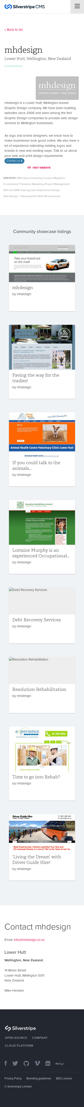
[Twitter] (17, 1063)
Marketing (38, 184)
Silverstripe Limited (19, 1086)
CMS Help (22, 178)
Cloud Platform (19, 1046)
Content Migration (54, 178)
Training (25, 190)
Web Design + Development (20, 196)
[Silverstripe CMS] (24, 7)
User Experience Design (45, 190)
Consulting (35, 178)
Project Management (57, 184)
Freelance (25, 184)
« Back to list (13, 30)
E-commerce (11, 184)
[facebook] (7, 1063)
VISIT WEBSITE (41, 167)
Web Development (49, 196)
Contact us (14, 161)
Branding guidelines (38, 1078)
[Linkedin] (50, 1063)
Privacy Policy (13, 1078)
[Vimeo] (39, 1063)
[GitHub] (29, 1063)
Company (40, 1038)
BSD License (64, 1078)
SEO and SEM (11, 190)
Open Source (16, 1038)
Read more (42, 278)
